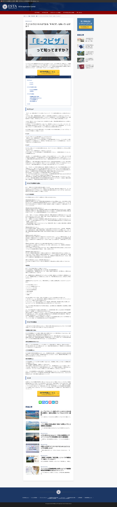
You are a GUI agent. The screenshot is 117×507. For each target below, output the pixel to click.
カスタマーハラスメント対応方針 (63, 498)
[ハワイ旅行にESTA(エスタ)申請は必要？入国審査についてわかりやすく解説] (80, 53)
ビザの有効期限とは (34, 99)
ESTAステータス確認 (55, 12)
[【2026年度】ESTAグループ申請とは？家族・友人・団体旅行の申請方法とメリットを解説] (80, 40)
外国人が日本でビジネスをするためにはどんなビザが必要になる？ (55, 447)
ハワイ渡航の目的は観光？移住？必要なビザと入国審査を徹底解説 (56, 425)
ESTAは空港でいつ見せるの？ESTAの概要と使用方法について (89, 66)
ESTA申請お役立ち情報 (68, 12)
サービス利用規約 (34, 497)
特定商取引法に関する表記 (53, 497)
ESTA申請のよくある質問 (52, 498)
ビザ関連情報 (80, 497)
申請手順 (31, 91)
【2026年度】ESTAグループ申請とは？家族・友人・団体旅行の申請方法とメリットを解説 (89, 40)
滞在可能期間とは (33, 101)
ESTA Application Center (27, 6)
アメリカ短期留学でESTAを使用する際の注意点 (89, 60)
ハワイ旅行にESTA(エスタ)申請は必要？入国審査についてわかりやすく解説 (89, 53)
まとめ (28, 103)
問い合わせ (79, 12)
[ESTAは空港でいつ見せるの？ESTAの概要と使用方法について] (80, 66)
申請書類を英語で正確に (34, 96)
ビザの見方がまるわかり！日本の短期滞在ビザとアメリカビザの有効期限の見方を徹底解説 (55, 436)
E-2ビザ (31, 84)
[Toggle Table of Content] (69, 77)
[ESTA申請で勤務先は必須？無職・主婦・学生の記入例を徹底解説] (80, 46)
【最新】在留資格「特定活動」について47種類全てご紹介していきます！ (56, 458)
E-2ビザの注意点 (30, 93)
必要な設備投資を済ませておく (36, 98)
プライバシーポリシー (43, 497)
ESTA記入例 (45, 12)
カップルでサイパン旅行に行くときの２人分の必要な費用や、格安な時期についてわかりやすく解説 (56, 413)
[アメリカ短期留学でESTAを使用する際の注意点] (80, 60)
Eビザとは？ (29, 80)
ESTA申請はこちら (26, 497)
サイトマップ (63, 497)
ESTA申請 (37, 12)
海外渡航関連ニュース (88, 497)
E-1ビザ (31, 82)
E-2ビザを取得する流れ (32, 87)
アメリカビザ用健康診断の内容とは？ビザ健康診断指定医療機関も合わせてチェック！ (56, 469)
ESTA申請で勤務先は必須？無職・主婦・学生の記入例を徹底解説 (89, 46)
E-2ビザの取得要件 (33, 89)
